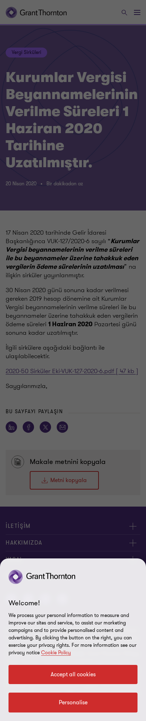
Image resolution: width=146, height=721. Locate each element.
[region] (73, 639)
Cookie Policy (56, 652)
